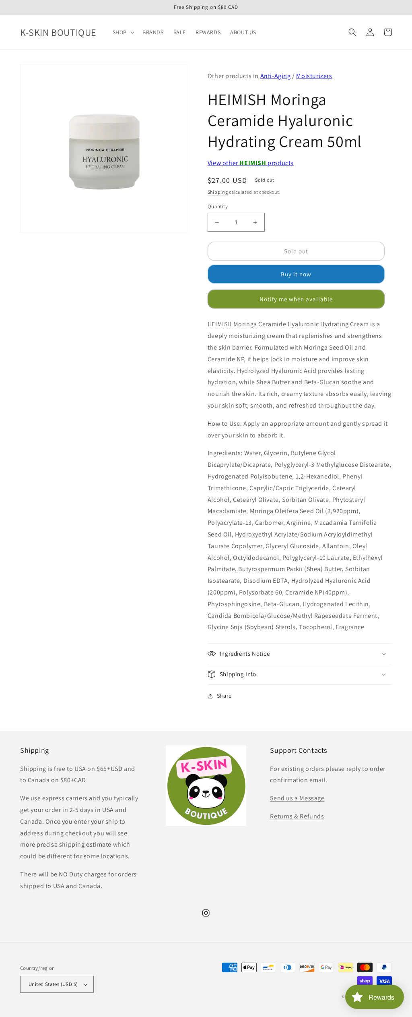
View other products (251, 163)
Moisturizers (314, 76)
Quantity (218, 206)
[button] (123, 32)
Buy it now (296, 274)
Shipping (218, 192)
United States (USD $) (53, 984)
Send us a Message (297, 798)
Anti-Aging (275, 76)
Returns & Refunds (297, 816)
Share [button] (224, 695)
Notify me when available (296, 299)
